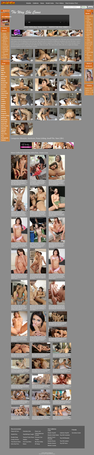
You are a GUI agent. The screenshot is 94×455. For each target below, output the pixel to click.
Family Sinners (15, 439)
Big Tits (3, 72)
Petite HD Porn (15, 431)
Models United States (53, 435)
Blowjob (3, 81)
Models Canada (52, 445)
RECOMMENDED (6, 17)
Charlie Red (89, 42)
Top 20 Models (88, 12)
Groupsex (4, 91)
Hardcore (3, 95)
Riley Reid (5, 48)
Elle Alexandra (89, 54)
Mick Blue (89, 30)
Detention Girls (27, 431)
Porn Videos (60, 3)
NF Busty (37, 444)
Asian (2, 68)
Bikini (2, 74)
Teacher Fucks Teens (28, 437)
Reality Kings (14, 437)
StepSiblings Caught (28, 434)
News (42, 3)
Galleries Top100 (64, 432)
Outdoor (3, 109)
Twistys (37, 439)
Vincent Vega (90, 60)
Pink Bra (5, 57)
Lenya (88, 50)
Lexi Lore (89, 45)
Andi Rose (89, 27)
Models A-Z (6, 11)
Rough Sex (4, 119)
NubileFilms (14, 434)
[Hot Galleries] (8, 4)
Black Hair (4, 76)
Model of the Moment (89, 65)
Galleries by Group (6, 62)
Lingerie (3, 103)
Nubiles (25, 439)
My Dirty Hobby (39, 441)
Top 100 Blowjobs (64, 438)
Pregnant (3, 113)
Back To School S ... (5, 40)
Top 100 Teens (64, 443)
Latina (3, 99)
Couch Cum (6, 46)
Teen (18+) (4, 134)
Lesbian (3, 101)
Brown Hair (4, 83)
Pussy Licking (5, 115)
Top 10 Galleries (4, 29)
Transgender (4, 138)
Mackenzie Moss (89, 34)
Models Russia (52, 441)
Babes (24, 444)
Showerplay (5, 49)
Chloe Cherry (90, 16)
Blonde (3, 78)
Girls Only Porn (15, 444)
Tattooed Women (3, 131)
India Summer (89, 21)
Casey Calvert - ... (5, 34)
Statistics (89, 85)
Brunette (3, 85)
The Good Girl (5, 51)
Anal (2, 66)
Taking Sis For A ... (5, 55)
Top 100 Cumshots (65, 435)
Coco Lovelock (89, 18)
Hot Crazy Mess (27, 441)
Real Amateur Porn (71, 3)
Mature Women (3, 106)
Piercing (3, 111)
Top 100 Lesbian (64, 441)
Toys (2, 136)
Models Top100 (52, 432)
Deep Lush (38, 431)
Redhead (3, 117)
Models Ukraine (52, 443)
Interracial (4, 97)
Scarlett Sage (90, 52)
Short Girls (4, 122)
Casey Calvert (88, 39)
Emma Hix (89, 32)
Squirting (3, 128)
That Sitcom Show (16, 441)
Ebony (3, 89)
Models (28, 3)
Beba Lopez (89, 44)
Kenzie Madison (89, 47)
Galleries (36, 3)
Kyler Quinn (89, 29)
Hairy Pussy (4, 93)
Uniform (3, 140)
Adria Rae (33, 27)
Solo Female (4, 126)
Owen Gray (42, 27)
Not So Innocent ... (5, 43)
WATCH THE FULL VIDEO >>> (60, 27)
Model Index (50, 3)
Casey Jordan (88, 57)
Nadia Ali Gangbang (5, 37)
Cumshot (3, 87)
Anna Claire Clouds (89, 24)
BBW (2, 70)
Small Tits (4, 124)
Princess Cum (38, 437)
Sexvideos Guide (76, 432)
